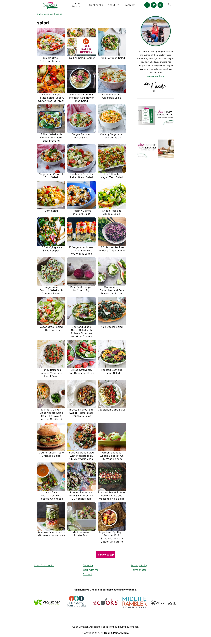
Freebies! (129, 5)
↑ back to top (105, 554)
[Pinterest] (154, 5)
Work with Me (91, 569)
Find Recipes (77, 5)
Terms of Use (139, 569)
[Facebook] (147, 5)
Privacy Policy (139, 565)
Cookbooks (96, 5)
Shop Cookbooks (44, 565)
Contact (87, 574)
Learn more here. (156, 76)
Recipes (58, 14)
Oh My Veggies (44, 14)
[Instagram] (160, 5)
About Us (113, 5)
